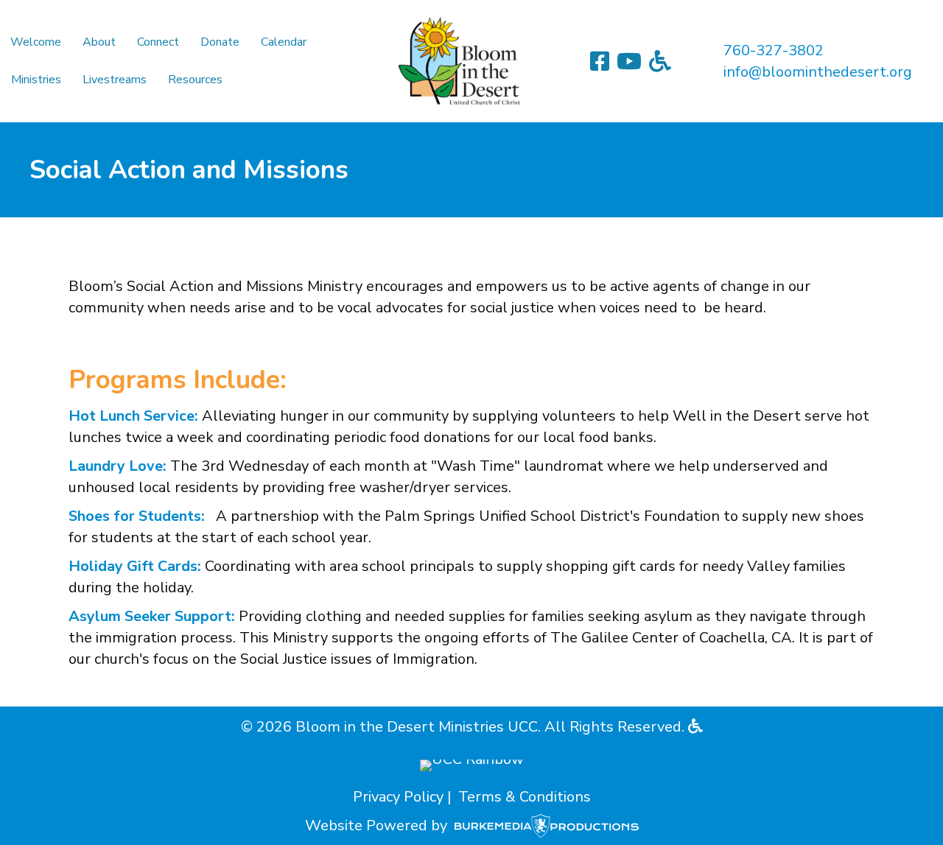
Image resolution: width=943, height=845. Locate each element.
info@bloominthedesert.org (817, 72)
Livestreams (115, 79)
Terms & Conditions (524, 797)
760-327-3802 (773, 50)
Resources (195, 79)
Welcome (35, 42)
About (99, 42)
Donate (219, 42)
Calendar (283, 42)
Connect (158, 42)
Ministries (36, 79)
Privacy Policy (398, 797)
